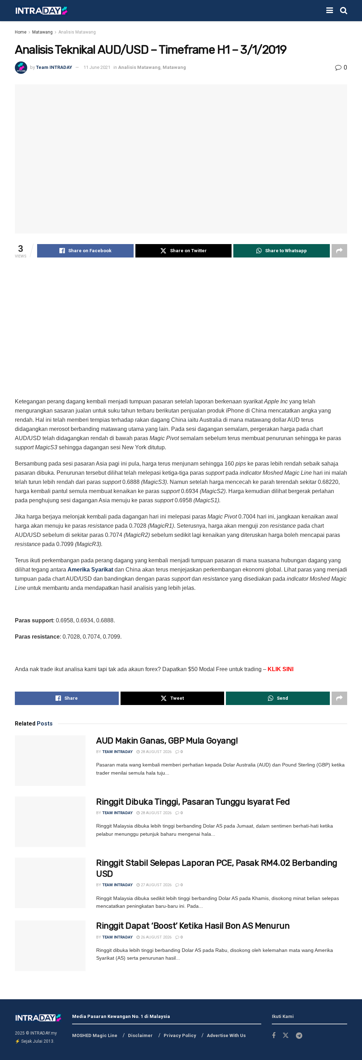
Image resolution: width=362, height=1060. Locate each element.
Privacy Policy (180, 1035)
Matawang (42, 32)
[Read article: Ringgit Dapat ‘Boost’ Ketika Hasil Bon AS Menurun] (50, 945)
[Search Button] (343, 10)
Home (21, 32)
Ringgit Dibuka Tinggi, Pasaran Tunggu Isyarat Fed (193, 802)
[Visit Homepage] (41, 11)
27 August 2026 (155, 885)
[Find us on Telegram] (299, 1036)
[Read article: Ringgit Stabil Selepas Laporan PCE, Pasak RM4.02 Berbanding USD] (50, 883)
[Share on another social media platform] (339, 250)
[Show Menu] (329, 10)
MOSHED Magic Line (94, 1035)
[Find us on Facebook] (273, 1036)
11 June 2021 (96, 67)
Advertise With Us (226, 1035)
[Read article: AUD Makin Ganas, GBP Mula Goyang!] (50, 760)
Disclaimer (140, 1035)
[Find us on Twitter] (285, 1035)
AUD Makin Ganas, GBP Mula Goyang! (167, 741)
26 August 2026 (155, 937)
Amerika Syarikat (90, 570)
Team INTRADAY (54, 67)
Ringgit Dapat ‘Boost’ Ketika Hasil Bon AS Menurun (193, 926)
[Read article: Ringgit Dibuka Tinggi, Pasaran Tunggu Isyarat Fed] (50, 822)
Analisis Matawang (77, 32)
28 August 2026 (155, 752)
